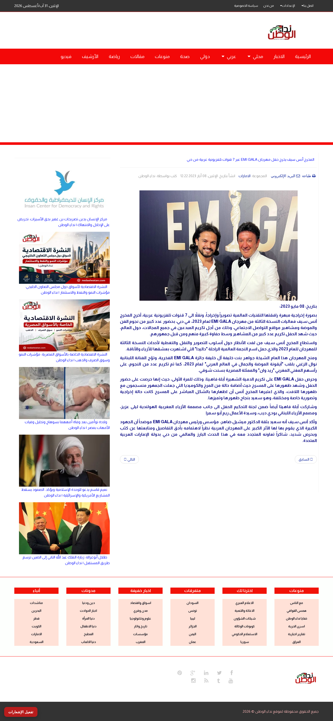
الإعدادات (288, 6)
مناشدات (36, 603)
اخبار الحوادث (88, 611)
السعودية (36, 642)
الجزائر (193, 626)
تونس (192, 611)
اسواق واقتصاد (140, 603)
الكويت (36, 626)
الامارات (245, 176)
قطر (36, 618)
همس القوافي (296, 611)
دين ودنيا (88, 603)
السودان (192, 603)
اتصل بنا (308, 6)
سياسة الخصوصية (246, 6)
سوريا (244, 642)
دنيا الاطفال (88, 626)
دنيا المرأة (88, 618)
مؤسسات (140, 634)
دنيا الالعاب (88, 642)
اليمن (192, 634)
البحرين (36, 611)
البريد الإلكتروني (283, 176)
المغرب (140, 642)
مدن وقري (140, 611)
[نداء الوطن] (306, 677)
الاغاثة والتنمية (244, 611)
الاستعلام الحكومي (244, 634)
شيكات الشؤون (245, 618)
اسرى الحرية (296, 626)
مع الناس (296, 603)
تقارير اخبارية (296, 634)
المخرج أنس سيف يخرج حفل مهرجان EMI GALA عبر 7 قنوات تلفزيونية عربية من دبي (250, 159)
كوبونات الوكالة (244, 626)
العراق (296, 642)
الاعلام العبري (244, 603)
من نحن (268, 6)
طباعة (307, 176)
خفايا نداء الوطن (296, 618)
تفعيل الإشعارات (20, 712)
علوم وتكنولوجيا (140, 618)
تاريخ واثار (140, 626)
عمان (192, 642)
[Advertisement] (166, 103)
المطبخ (88, 634)
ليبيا (192, 618)
